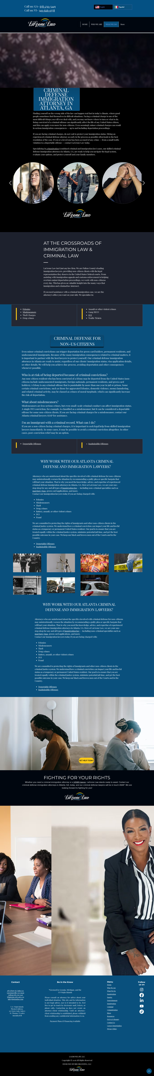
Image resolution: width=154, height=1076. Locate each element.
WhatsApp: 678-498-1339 (15, 997)
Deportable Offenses (47, 686)
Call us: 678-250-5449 (15, 995)
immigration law (71, 631)
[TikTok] (141, 1011)
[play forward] (143, 183)
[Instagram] (141, 989)
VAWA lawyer (79, 782)
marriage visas (41, 634)
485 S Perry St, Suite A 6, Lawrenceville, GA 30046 (15, 992)
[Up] (149, 1071)
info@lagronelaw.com (15, 999)
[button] (33, 183)
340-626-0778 (47, 10)
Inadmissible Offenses (48, 689)
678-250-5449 (48, 6)
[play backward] (10, 183)
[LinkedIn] (141, 1000)
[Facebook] (141, 995)
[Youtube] (141, 1006)
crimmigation (52, 148)
